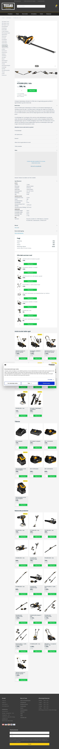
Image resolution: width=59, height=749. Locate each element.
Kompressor (4, 52)
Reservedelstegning (19, 233)
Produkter (10, 14)
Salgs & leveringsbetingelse (25, 700)
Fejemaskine (4, 34)
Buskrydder (4, 29)
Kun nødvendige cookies (13, 383)
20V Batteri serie (5, 21)
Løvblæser (4, 55)
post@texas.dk (5, 718)
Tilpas (29, 383)
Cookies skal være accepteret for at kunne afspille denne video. (36, 164)
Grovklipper (4, 39)
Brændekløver (5, 26)
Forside (3, 17)
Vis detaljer (50, 379)
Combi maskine (5, 31)
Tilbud (17, 14)
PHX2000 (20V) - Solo (49, 558)
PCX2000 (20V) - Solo (20, 586)
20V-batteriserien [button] (18, 134)
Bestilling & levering (24, 704)
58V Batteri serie (5, 24)
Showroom (48, 14)
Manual (16, 227)
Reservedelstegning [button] (19, 231)
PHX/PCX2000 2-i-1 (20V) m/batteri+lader (21, 644)
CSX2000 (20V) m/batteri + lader (35, 616)
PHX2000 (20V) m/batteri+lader (19, 616)
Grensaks (4, 37)
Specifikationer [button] (18, 181)
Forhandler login (23, 717)
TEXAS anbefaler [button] (18, 146)
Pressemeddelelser (23, 709)
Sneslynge (4, 67)
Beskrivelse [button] (17, 105)
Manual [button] (16, 225)
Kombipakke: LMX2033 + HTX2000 (35, 351)
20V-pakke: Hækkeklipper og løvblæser (35, 409)
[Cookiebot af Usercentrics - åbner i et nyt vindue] (49, 365)
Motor (3, 59)
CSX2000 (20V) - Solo (20, 558)
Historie (21, 708)
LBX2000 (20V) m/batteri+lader (33, 587)
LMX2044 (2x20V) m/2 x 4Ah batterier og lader (50, 351)
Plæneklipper (5, 60)
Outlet (41, 14)
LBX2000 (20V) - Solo (49, 530)
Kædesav (4, 54)
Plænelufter (4, 62)
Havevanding (4, 44)
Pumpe (3, 63)
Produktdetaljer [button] (18, 130)
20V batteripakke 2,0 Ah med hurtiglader (21, 469)
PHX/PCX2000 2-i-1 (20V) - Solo (50, 587)
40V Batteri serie (5, 23)
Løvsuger (4, 57)
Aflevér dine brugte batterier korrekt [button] (23, 142)
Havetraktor (4, 42)
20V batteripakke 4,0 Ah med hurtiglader (21, 498)
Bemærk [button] (16, 138)
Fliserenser (4, 36)
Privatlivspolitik (23, 706)
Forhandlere (34, 14)
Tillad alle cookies (46, 383)
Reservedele (25, 14)
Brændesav (4, 28)
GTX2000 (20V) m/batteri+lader (33, 558)
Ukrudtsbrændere (6, 70)
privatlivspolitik (18, 741)
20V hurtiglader (19, 441)
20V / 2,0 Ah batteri (49, 441)
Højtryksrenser (5, 47)
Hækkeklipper (8, 17)
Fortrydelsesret (23, 702)
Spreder (3, 68)
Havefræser (4, 41)
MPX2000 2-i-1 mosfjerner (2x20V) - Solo (50, 644)
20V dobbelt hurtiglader (35, 441)
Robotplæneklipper (6, 65)
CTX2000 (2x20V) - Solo (35, 644)
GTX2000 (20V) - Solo (34, 530)
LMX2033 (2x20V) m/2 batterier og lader (20, 351)
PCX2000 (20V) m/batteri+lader (48, 616)
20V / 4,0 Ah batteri (34, 468)
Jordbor (3, 49)
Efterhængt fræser (6, 33)
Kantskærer (4, 50)
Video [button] (16, 150)
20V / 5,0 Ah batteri (49, 468)
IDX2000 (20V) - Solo (20, 408)
